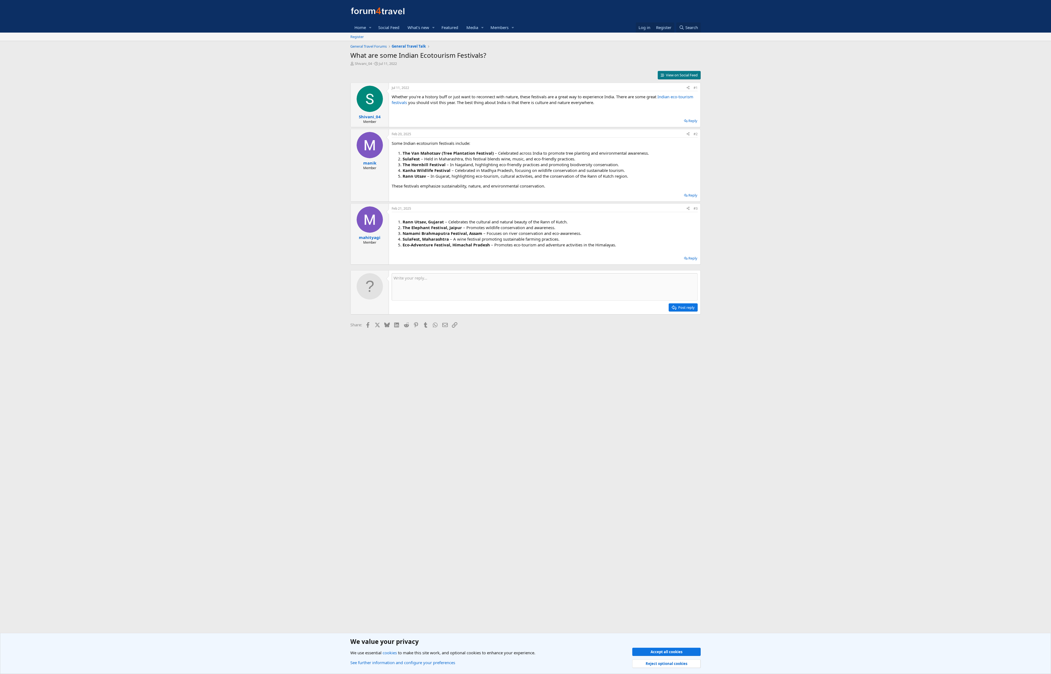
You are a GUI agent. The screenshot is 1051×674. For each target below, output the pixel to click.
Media (472, 27)
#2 (696, 134)
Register (357, 36)
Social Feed (388, 27)
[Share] (688, 88)
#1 (696, 87)
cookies (390, 652)
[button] (370, 27)
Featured (449, 27)
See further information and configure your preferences (402, 662)
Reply (692, 120)
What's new (418, 27)
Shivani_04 (363, 63)
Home (360, 27)
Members (499, 27)
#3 (696, 208)
